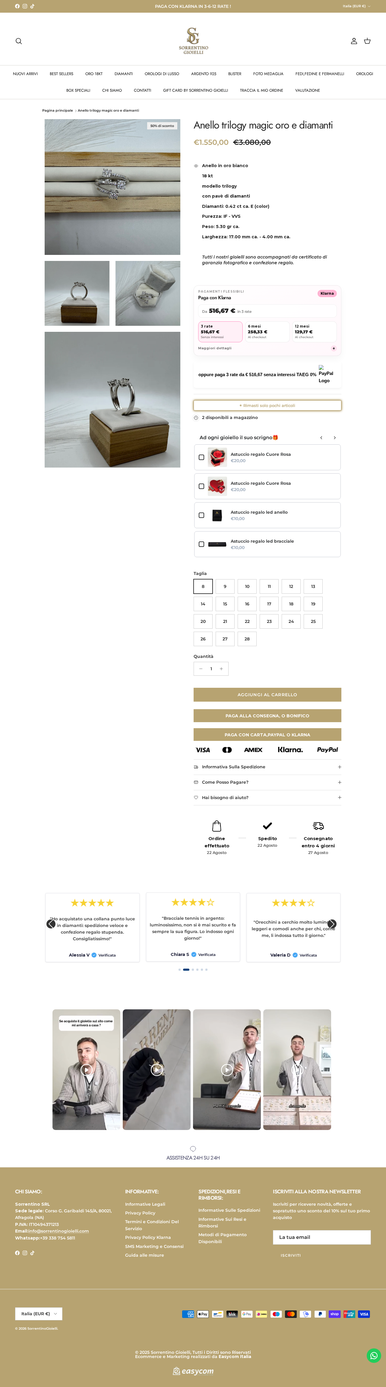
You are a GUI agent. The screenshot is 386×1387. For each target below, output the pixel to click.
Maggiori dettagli (266, 348)
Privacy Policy (140, 1213)
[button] (50, 923)
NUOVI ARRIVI (25, 74)
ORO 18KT (94, 74)
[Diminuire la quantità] (199, 668)
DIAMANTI (124, 74)
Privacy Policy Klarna (148, 1237)
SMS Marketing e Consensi (154, 1246)
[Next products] (334, 437)
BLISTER (234, 74)
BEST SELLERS (61, 74)
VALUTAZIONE (307, 90)
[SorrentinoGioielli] (193, 41)
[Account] (353, 41)
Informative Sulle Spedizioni (229, 1210)
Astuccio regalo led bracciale (262, 541)
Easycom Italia (235, 1356)
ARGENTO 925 (203, 74)
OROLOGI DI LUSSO (162, 74)
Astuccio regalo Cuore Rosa (261, 454)
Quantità (204, 656)
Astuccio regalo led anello (259, 512)
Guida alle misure (144, 1255)
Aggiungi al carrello (267, 694)
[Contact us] (374, 1355)
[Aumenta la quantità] (223, 668)
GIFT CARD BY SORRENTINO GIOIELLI (195, 90)
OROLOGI (364, 74)
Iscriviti (291, 1255)
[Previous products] (321, 437)
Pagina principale (57, 111)
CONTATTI (142, 90)
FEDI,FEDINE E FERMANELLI (320, 74)
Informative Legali (145, 1204)
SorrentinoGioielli (42, 1328)
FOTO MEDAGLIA (268, 74)
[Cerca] (18, 41)
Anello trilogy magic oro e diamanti (108, 111)
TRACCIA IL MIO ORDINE (261, 90)
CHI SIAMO (112, 90)
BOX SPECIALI (78, 90)
